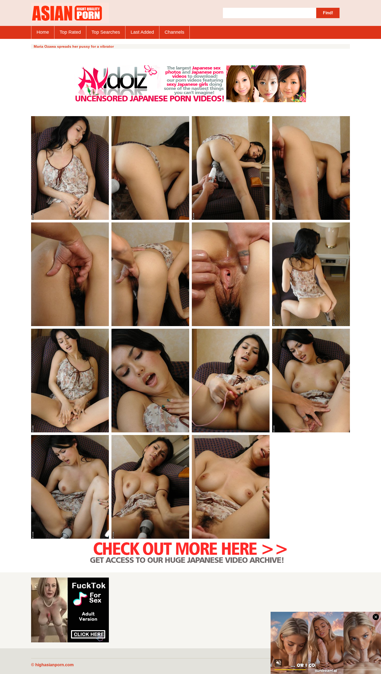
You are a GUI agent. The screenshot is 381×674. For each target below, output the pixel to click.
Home (43, 32)
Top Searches (105, 32)
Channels (174, 32)
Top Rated (70, 32)
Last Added (142, 32)
